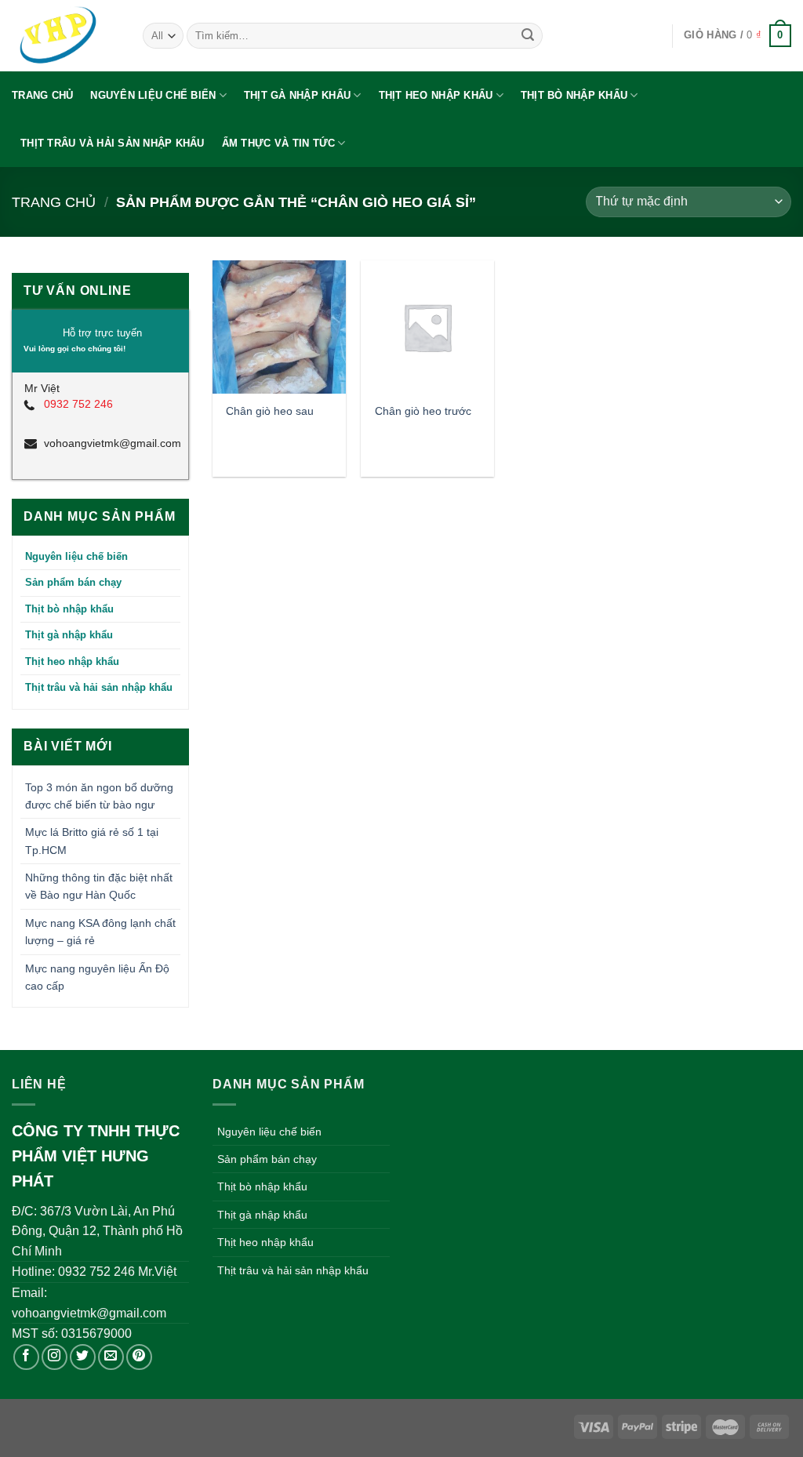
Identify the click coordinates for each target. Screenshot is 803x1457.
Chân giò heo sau (270, 411)
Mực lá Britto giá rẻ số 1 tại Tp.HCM (91, 841)
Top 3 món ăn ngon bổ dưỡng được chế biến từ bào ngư (99, 796)
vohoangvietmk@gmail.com (110, 443)
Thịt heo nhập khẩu (436, 95)
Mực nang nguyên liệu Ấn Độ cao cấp (97, 977)
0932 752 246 (78, 404)
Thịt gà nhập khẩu (297, 95)
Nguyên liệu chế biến (153, 95)
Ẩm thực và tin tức (279, 143)
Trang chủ (42, 95)
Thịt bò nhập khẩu (574, 95)
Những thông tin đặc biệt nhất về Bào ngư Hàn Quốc (99, 886)
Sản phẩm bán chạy (73, 582)
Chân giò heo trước (423, 411)
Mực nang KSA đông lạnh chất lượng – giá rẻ (100, 932)
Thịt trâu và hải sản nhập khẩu (112, 143)
